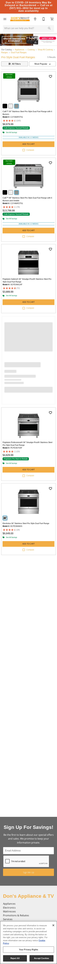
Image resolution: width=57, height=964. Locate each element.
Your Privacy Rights (28, 949)
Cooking (31, 49)
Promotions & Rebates (16, 915)
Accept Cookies (41, 958)
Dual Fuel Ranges (19, 52)
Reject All (15, 958)
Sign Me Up (28, 872)
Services (7, 919)
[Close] (53, 925)
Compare (30, 150)
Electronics (9, 907)
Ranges (4, 52)
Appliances (19, 49)
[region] (28, 942)
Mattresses (9, 911)
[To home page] (20, 19)
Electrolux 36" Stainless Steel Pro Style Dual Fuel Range (26, 523)
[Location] (35, 19)
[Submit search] (49, 28)
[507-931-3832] (43, 19)
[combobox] (42, 63)
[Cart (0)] (52, 19)
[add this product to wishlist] (50, 76)
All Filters (16, 64)
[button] (5, 19)
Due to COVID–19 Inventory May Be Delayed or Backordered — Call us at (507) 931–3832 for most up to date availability (28, 6)
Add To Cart (28, 144)
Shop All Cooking (45, 49)
